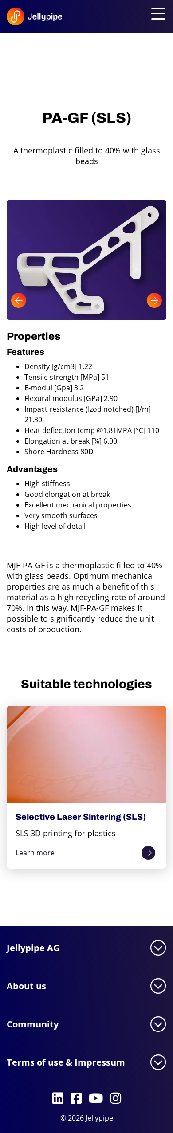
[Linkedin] (57, 1098)
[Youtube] (96, 1098)
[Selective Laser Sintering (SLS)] (86, 754)
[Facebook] (76, 1098)
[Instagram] (115, 1098)
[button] (18, 300)
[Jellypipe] (22, 18)
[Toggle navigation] (156, 14)
